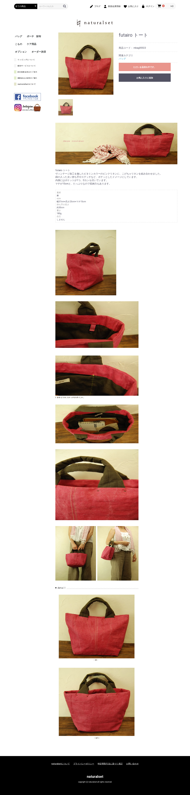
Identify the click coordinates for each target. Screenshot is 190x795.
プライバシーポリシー (83, 763)
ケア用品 (31, 44)
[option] (86, 64)
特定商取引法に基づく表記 (110, 763)
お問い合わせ (132, 763)
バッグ (18, 36)
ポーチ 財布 (34, 36)
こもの (18, 44)
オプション (21, 51)
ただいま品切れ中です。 (144, 67)
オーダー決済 (39, 51)
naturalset (95, 777)
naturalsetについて (60, 763)
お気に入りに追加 (144, 78)
